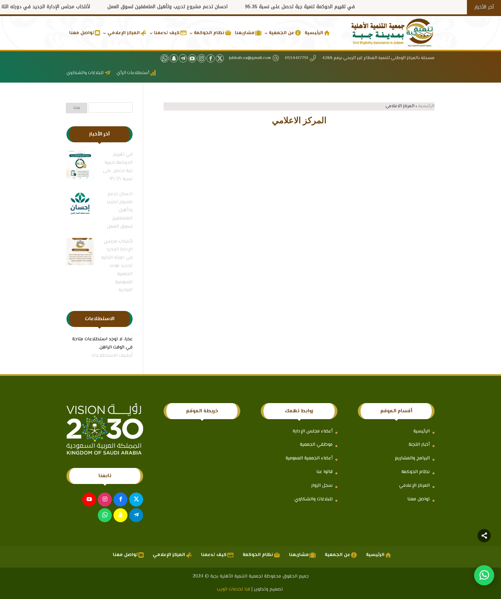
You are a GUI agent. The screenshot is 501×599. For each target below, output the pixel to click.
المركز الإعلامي (414, 485)
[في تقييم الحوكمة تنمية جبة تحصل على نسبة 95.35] (80, 166)
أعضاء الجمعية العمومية (309, 458)
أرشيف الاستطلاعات (112, 355)
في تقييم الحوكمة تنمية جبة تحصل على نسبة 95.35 (320, 6)
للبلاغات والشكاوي (313, 499)
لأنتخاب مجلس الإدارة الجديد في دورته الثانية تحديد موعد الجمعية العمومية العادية (117, 266)
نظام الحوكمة (415, 472)
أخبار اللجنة (419, 444)
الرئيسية (426, 106)
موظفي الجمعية (316, 444)
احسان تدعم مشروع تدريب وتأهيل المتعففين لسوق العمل (187, 6)
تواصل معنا (418, 499)
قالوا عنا (324, 472)
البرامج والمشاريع (412, 458)
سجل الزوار (322, 485)
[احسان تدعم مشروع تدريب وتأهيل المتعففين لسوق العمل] (80, 205)
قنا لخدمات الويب (233, 589)
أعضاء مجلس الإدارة (313, 431)
